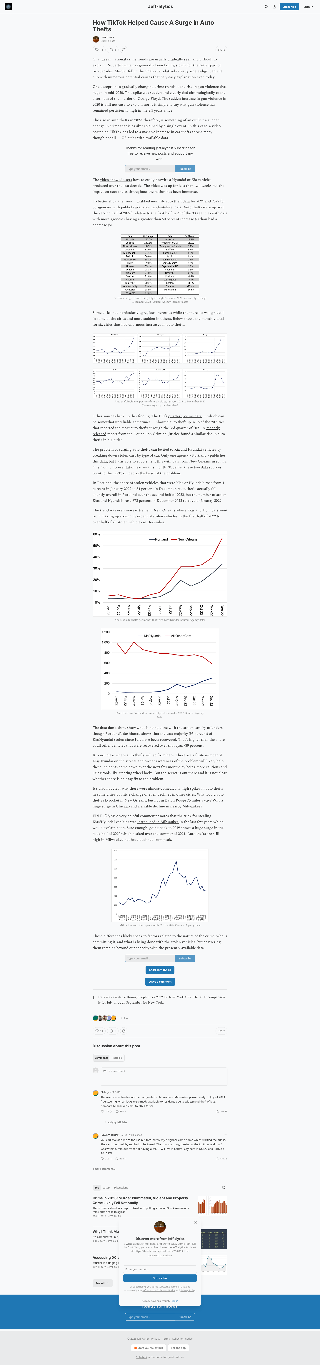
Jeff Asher (107, 37)
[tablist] (109, 1058)
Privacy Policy (188, 1290)
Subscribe (289, 7)
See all (100, 1283)
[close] (196, 1222)
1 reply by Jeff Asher (117, 1122)
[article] (160, 1209)
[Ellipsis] (226, 1092)
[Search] (266, 6)
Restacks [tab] (117, 1058)
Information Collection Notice (159, 1290)
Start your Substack (150, 1348)
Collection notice (182, 1338)
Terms (166, 1338)
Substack (141, 1357)
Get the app (178, 1348)
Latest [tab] (106, 1187)
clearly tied (179, 92)
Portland (199, 455)
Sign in (308, 7)
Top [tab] (97, 1187)
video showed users (116, 180)
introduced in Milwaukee (158, 822)
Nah (103, 1092)
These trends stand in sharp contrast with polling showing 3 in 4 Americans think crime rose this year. (141, 1210)
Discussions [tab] (121, 1187)
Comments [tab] (101, 1058)
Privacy (155, 1338)
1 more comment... (104, 1169)
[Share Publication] (274, 6)
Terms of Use (178, 1286)
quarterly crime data (185, 416)
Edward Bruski (110, 1135)
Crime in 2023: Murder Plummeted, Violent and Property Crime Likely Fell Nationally (140, 1200)
